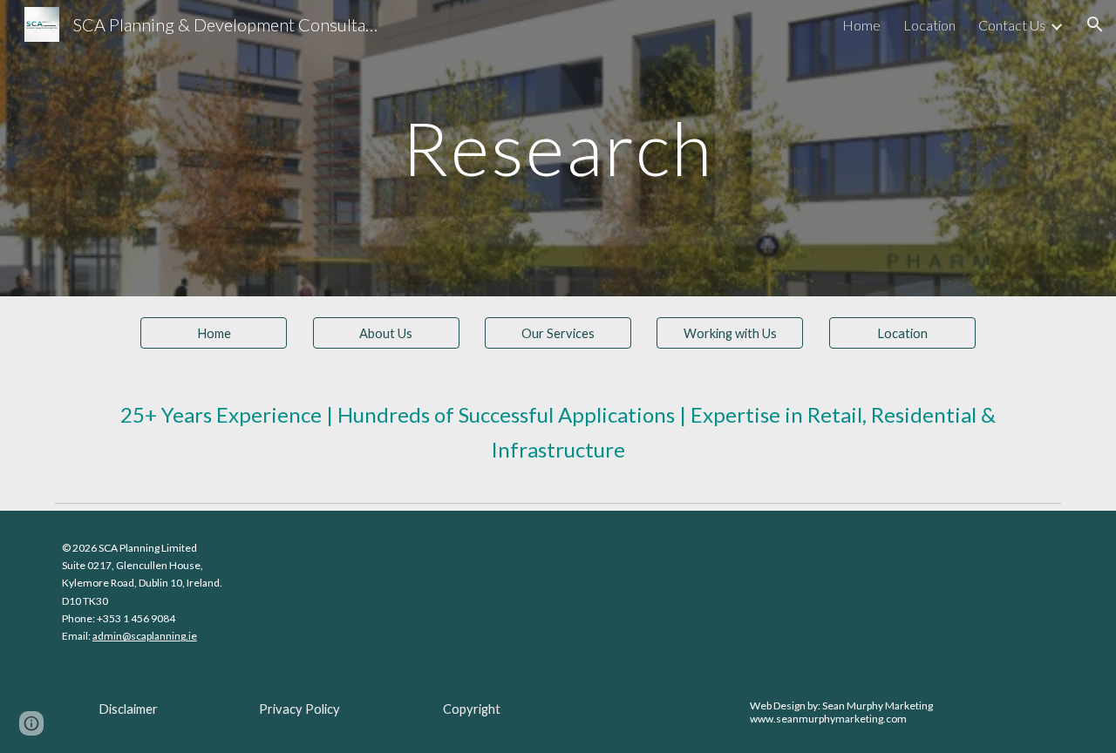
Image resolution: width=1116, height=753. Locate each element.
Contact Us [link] (1011, 25)
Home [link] (861, 25)
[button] (1095, 24)
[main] (558, 148)
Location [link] (929, 25)
